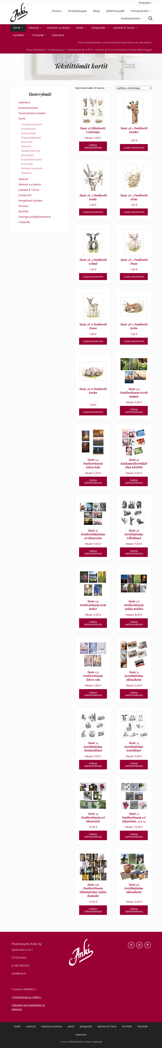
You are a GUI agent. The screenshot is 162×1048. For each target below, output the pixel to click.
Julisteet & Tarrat (29, 190)
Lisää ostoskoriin (134, 147)
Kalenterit (24, 102)
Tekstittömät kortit (30, 150)
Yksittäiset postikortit (32, 168)
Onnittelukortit (28, 128)
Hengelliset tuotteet (30, 200)
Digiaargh (97, 1041)
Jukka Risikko (27, 155)
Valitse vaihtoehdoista (93, 146)
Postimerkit (27, 163)
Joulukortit (25, 195)
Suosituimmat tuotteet (32, 113)
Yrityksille (24, 222)
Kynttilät (23, 211)
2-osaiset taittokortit (31, 124)
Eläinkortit (26, 146)
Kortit (22, 118)
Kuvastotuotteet (28, 108)
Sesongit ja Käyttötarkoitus (35, 216)
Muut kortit (26, 141)
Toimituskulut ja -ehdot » (26, 997)
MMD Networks (76, 1041)
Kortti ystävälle (28, 133)
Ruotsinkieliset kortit (31, 159)
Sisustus (23, 206)
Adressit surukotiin (30, 184)
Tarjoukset (26, 172)
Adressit (23, 179)
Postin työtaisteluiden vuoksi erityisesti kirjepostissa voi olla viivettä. (114, 42)
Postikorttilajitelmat (31, 137)
